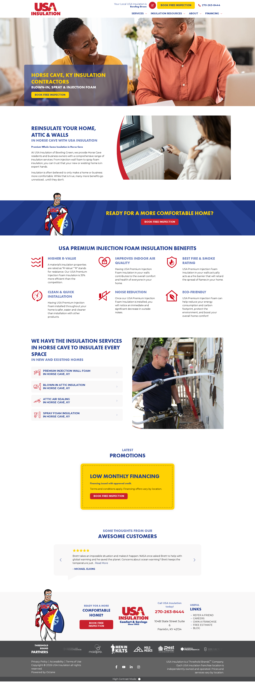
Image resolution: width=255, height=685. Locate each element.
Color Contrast (140, 679)
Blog (196, 628)
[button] (139, 13)
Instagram (138, 667)
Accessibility (57, 661)
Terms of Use (73, 661)
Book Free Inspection (176, 5)
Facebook (116, 667)
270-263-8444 (211, 5)
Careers (199, 618)
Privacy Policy (39, 661)
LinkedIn (131, 667)
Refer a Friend (203, 615)
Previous (60, 560)
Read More (101, 563)
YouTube (124, 667)
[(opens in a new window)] (67, 649)
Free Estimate (202, 625)
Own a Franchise (205, 621)
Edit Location (152, 5)
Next (194, 560)
